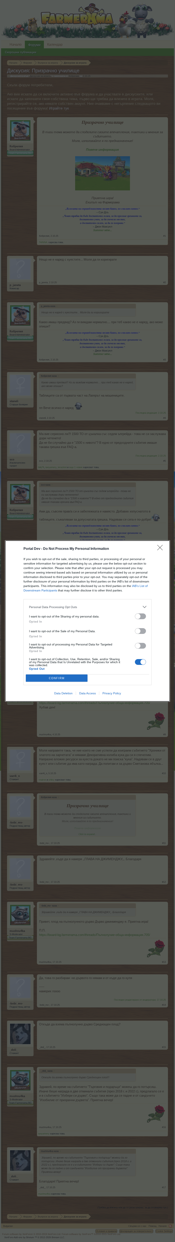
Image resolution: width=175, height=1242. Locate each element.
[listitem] (87, 607)
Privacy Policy (111, 693)
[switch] (140, 616)
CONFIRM (57, 678)
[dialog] (87, 621)
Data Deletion (63, 693)
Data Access (87, 693)
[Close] (161, 549)
